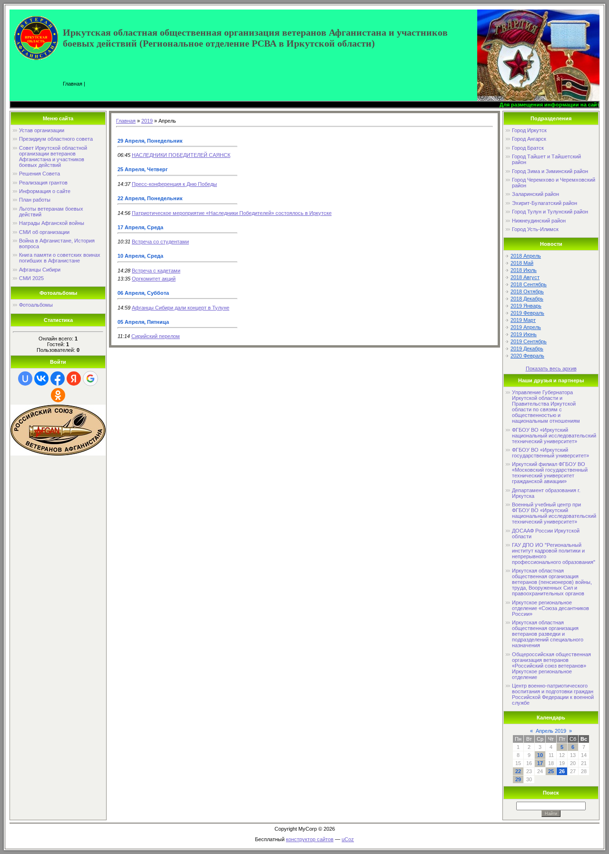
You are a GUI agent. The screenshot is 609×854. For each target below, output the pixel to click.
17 (540, 763)
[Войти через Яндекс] (74, 378)
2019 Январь (526, 306)
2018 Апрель (526, 256)
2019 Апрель (526, 327)
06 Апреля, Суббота (143, 293)
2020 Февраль (527, 356)
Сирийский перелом (155, 336)
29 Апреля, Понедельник (150, 141)
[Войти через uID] (25, 378)
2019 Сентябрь (529, 341)
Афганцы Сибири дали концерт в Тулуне (180, 308)
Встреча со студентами (160, 241)
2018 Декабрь (527, 298)
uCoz (348, 839)
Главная (72, 84)
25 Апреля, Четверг (143, 169)
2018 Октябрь (527, 291)
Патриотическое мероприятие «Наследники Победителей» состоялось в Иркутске (232, 213)
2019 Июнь (524, 334)
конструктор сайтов (310, 839)
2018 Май (522, 263)
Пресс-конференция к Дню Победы (174, 184)
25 (551, 771)
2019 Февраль (527, 313)
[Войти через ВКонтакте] (41, 378)
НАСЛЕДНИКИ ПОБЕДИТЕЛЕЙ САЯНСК (181, 155)
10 (540, 755)
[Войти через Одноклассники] (58, 395)
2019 (147, 121)
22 (518, 771)
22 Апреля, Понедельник (150, 198)
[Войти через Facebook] (57, 378)
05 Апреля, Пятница (143, 322)
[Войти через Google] (90, 378)
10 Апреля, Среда (140, 256)
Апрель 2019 (551, 731)
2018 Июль (524, 270)
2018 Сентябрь (529, 284)
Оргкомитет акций (154, 278)
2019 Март (523, 320)
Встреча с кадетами (156, 270)
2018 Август (525, 277)
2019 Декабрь (527, 348)
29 (518, 779)
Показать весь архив (551, 368)
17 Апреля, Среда (140, 227)
